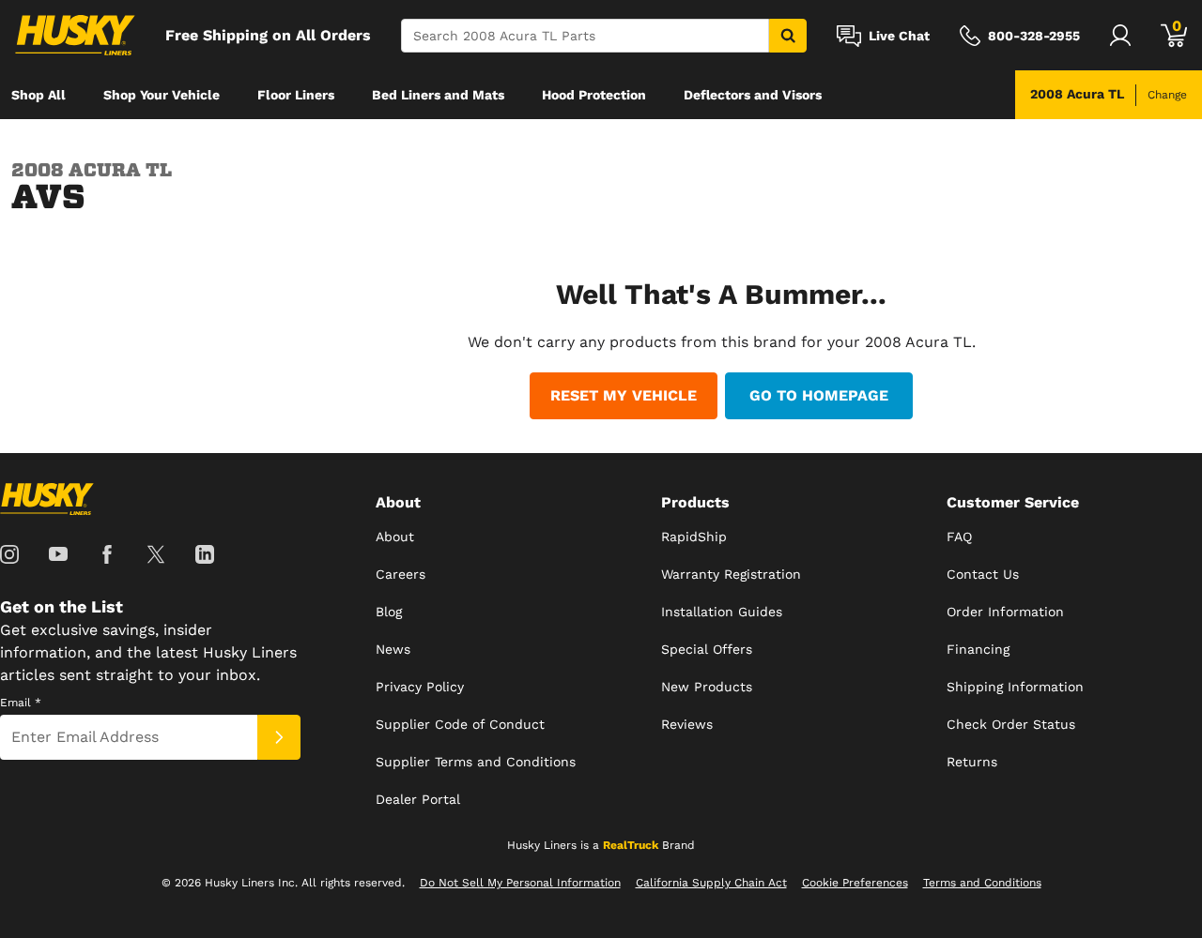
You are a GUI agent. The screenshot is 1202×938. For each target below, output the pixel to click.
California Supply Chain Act (711, 882)
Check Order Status (1011, 724)
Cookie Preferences (855, 882)
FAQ (959, 536)
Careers (400, 574)
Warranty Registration (731, 574)
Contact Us (983, 574)
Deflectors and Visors (753, 94)
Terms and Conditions (982, 882)
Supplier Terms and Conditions (476, 761)
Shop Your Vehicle (161, 94)
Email (20, 702)
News (393, 649)
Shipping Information (1015, 686)
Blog (389, 611)
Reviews (687, 724)
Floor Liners (295, 94)
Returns (972, 761)
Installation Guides (721, 611)
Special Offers (706, 649)
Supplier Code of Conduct (460, 724)
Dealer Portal (418, 799)
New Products (706, 686)
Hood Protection (594, 94)
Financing (978, 649)
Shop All (38, 94)
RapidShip (694, 536)
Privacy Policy (420, 686)
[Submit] (278, 737)
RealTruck (630, 845)
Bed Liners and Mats (438, 94)
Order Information (1005, 611)
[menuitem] (38, 94)
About (395, 536)
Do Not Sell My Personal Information (520, 882)
